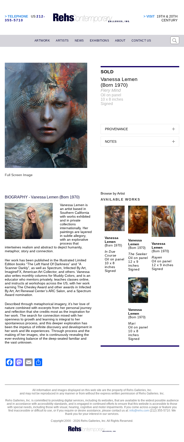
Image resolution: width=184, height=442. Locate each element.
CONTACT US (141, 40)
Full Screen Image (19, 175)
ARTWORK (42, 40)
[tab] (140, 129)
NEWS (79, 40)
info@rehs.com (139, 410)
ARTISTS (62, 40)
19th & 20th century (167, 18)
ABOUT (120, 40)
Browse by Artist (113, 193)
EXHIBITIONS (99, 40)
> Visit (149, 16)
